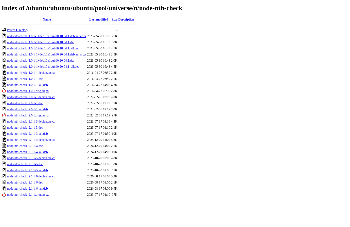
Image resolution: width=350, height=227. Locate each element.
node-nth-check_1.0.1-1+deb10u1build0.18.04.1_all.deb (43, 48)
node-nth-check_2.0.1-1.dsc (25, 103)
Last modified (98, 19)
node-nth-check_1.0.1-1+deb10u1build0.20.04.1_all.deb (43, 66)
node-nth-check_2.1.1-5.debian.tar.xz (31, 158)
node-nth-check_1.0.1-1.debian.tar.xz (31, 72)
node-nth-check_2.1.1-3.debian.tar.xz (31, 121)
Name (47, 19)
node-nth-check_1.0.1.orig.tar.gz (28, 91)
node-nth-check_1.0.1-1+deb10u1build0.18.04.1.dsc (40, 42)
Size (114, 19)
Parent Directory (17, 30)
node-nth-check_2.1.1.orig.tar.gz (28, 194)
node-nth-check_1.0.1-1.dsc (25, 78)
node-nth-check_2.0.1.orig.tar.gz (28, 115)
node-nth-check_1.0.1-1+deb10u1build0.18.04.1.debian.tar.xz (46, 36)
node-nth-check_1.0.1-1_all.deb (27, 85)
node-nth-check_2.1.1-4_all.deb (27, 152)
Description (126, 19)
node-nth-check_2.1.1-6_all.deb (27, 188)
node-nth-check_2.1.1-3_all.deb (27, 133)
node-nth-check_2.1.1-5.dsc (25, 164)
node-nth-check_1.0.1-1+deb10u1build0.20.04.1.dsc (40, 60)
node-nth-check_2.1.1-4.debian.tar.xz (31, 139)
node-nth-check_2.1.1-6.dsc (25, 182)
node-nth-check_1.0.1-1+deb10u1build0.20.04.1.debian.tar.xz (46, 54)
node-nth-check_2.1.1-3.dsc (25, 127)
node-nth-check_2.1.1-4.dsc (25, 146)
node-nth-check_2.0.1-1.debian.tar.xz (31, 97)
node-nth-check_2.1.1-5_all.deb (27, 170)
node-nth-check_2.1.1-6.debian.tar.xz (31, 176)
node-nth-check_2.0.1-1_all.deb (27, 109)
